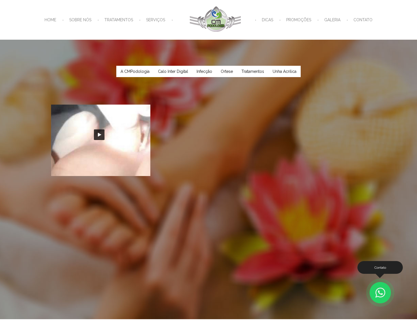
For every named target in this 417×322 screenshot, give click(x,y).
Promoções (298, 20)
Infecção (204, 71)
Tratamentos (118, 20)
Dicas (267, 20)
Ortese (227, 71)
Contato (362, 20)
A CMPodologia (135, 71)
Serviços (155, 20)
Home (50, 20)
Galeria (332, 20)
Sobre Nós (80, 20)
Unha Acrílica (284, 71)
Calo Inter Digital (173, 71)
